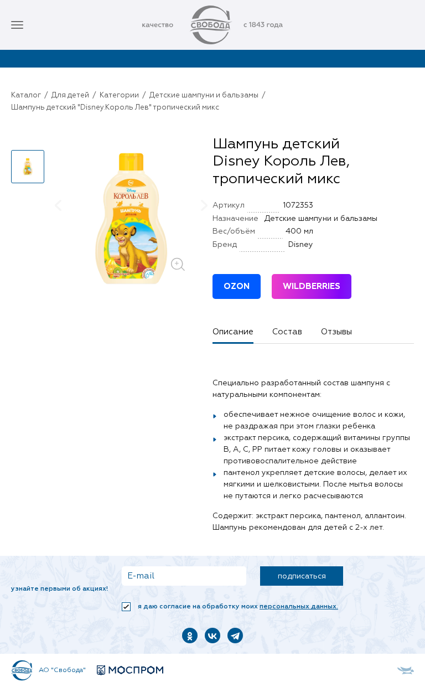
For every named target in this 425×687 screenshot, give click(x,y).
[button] (27, 140)
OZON (237, 286)
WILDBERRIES (311, 286)
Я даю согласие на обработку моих (237, 606)
